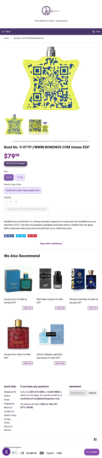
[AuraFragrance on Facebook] (95, 439)
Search (7, 395)
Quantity (7, 197)
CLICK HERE (53, 392)
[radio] (9, 177)
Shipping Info (10, 392)
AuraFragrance (15, 447)
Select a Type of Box (12, 184)
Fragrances (9, 403)
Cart (98, 31)
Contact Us (9, 411)
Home (6, 38)
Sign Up (92, 393)
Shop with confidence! (51, 243)
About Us (8, 407)
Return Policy (10, 415)
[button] (6, 451)
